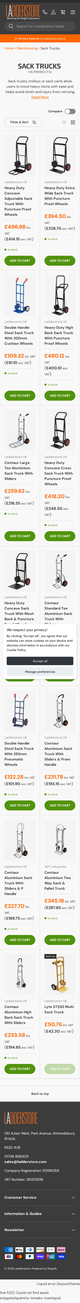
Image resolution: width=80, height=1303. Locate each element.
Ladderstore (22, 1268)
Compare (55, 111)
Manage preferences (40, 672)
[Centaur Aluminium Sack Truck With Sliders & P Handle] (19, 840)
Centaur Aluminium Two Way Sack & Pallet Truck (57, 880)
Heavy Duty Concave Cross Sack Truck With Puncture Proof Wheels (58, 473)
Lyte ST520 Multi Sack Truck (59, 1009)
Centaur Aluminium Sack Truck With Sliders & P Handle (18, 883)
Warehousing (27, 48)
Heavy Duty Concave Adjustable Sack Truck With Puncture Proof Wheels (18, 201)
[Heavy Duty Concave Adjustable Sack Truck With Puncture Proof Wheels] (19, 155)
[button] (63, 12)
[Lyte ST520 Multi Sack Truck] (59, 974)
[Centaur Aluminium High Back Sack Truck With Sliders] (19, 974)
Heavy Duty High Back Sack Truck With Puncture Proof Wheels (58, 335)
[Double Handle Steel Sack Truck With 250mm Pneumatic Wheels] (19, 711)
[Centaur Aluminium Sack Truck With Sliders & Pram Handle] (59, 711)
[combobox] (40, 26)
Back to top (40, 1094)
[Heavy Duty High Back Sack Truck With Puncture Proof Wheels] (59, 295)
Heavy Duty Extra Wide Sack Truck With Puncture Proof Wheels (59, 196)
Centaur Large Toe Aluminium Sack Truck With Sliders (18, 470)
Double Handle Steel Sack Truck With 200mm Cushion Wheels (19, 335)
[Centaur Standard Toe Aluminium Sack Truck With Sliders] (59, 570)
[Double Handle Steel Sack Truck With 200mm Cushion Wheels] (19, 295)
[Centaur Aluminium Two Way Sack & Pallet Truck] (59, 840)
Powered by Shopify (44, 1268)
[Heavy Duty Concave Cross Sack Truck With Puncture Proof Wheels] (59, 430)
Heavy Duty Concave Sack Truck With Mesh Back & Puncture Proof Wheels (19, 614)
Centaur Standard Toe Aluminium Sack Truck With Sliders (58, 614)
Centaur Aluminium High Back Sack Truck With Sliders (18, 1014)
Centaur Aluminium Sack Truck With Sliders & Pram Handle (58, 754)
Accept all (40, 661)
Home (9, 48)
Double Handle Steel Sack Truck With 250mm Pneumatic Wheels (19, 754)
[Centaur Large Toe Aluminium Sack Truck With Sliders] (19, 430)
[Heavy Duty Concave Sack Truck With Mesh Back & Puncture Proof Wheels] (19, 570)
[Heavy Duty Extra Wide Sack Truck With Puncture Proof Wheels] (59, 155)
